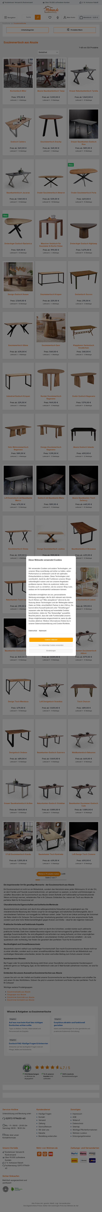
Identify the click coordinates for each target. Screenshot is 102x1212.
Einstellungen (51, 651)
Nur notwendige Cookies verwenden (51, 645)
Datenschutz (33, 631)
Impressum (42, 631)
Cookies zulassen (51, 640)
